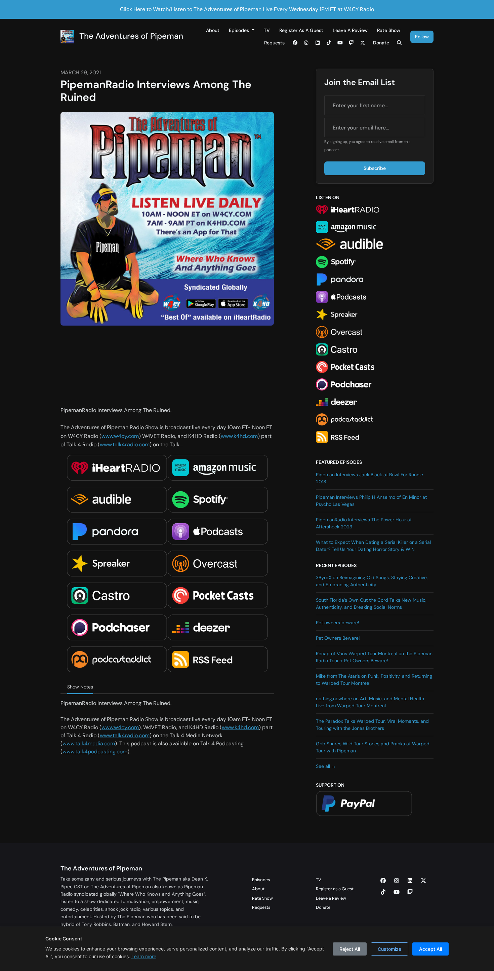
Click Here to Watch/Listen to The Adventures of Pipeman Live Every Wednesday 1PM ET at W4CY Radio (247, 9)
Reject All (349, 949)
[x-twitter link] (362, 43)
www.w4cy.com (120, 436)
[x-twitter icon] (423, 881)
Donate (381, 43)
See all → (326, 766)
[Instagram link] (306, 43)
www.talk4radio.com (125, 444)
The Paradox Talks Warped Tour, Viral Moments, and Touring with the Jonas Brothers (372, 724)
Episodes (239, 30)
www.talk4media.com (89, 743)
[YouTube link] (340, 43)
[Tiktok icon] (383, 892)
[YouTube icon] (396, 892)
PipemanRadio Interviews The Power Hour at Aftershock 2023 (364, 523)
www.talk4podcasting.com (95, 751)
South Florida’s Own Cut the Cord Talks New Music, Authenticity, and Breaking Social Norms (371, 603)
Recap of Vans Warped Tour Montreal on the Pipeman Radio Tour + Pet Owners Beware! (374, 657)
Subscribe (375, 168)
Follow (422, 37)
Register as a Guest (301, 30)
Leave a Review (350, 30)
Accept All (430, 949)
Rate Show (388, 30)
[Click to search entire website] (399, 43)
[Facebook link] (295, 43)
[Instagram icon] (396, 881)
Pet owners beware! (337, 623)
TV (267, 30)
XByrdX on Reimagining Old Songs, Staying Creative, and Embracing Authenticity (372, 581)
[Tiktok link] (329, 43)
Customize (389, 949)
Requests (274, 43)
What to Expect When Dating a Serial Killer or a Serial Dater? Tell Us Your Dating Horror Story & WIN (373, 545)
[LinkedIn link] (317, 43)
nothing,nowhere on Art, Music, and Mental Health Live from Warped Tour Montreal (370, 702)
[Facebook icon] (383, 881)
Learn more (143, 956)
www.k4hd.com (239, 436)
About (212, 30)
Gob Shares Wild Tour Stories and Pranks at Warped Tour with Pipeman (372, 747)
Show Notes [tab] (80, 687)
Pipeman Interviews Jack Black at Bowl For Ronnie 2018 (369, 478)
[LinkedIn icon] (410, 881)
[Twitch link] (351, 43)
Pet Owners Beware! (338, 638)
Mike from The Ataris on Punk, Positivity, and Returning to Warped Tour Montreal (374, 679)
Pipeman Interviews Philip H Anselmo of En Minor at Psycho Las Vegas (371, 500)
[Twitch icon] (410, 892)
